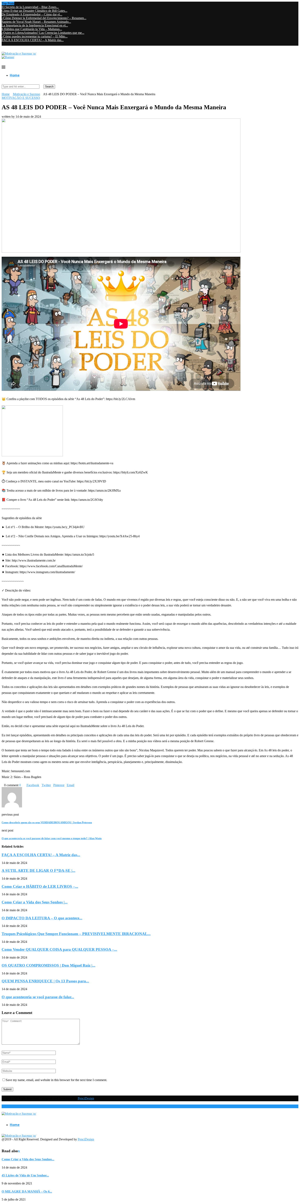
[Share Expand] (75, 785)
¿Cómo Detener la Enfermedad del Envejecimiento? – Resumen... (44, 18)
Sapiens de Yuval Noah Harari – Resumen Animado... (36, 21)
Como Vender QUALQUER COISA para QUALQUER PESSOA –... (59, 949)
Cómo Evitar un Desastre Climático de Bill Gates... (34, 10)
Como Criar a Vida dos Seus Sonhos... (28, 1159)
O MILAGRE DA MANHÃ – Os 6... (27, 1191)
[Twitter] (6, 43)
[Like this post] (22, 785)
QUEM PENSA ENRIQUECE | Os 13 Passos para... (45, 981)
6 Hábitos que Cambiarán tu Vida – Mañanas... (32, 29)
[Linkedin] (12, 43)
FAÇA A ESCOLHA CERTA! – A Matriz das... (33, 40)
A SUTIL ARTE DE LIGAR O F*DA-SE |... (38, 870)
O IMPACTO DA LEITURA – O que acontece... (42, 918)
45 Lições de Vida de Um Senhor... (25, 1175)
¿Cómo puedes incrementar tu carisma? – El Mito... (35, 36)
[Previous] (16, 3)
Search (49, 86)
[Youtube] (16, 43)
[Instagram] (9, 43)
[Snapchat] (19, 43)
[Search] (3, 82)
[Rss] (22, 43)
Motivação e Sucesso (26, 94)
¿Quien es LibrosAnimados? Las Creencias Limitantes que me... (43, 32)
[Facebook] (3, 43)
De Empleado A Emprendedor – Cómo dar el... (32, 14)
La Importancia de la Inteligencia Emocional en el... (35, 25)
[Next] (19, 3)
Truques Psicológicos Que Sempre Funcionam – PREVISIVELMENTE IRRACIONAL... (76, 934)
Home (15, 75)
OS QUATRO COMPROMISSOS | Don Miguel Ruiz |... (48, 965)
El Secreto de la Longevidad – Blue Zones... (30, 7)
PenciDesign (86, 1098)
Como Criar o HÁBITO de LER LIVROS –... (40, 886)
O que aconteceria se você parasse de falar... (38, 997)
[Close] (3, 1132)
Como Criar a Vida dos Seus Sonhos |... (35, 902)
